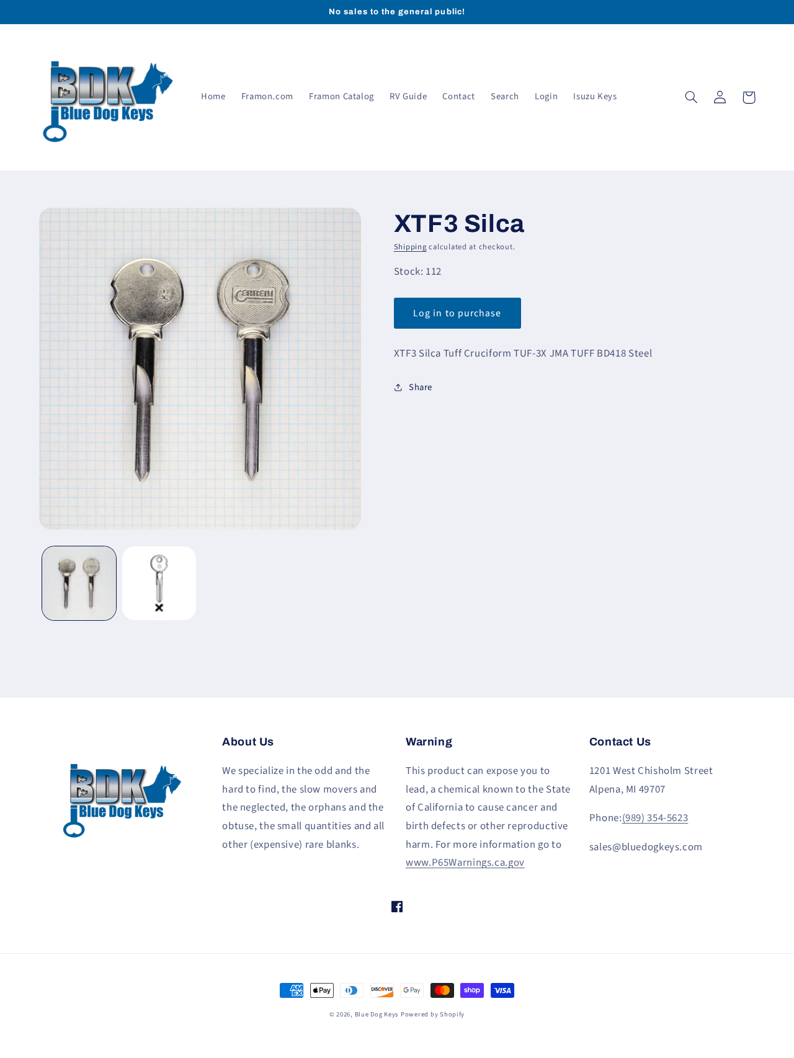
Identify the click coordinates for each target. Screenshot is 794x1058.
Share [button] (420, 387)
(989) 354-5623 (655, 818)
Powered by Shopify (433, 1014)
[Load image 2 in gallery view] (159, 583)
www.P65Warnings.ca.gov (465, 862)
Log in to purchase (457, 313)
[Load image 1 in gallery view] (79, 583)
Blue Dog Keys (377, 1014)
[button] (691, 97)
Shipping (410, 246)
